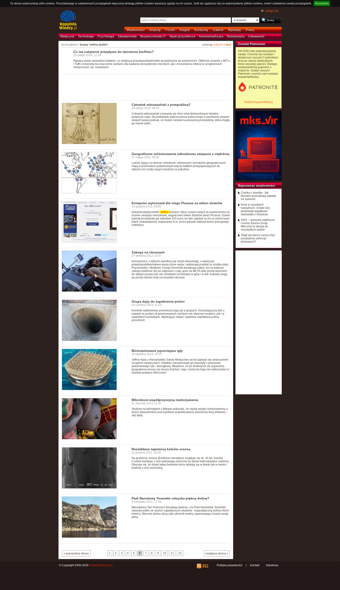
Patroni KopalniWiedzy (258, 102)
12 (180, 553)
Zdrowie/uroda (127, 36)
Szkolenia (272, 565)
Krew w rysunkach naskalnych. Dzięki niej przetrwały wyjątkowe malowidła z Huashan (255, 209)
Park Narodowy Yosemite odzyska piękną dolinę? (170, 498)
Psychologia (106, 36)
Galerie (218, 30)
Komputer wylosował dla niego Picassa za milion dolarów (177, 203)
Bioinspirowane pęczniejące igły (157, 351)
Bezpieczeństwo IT (153, 36)
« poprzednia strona (76, 553)
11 (172, 553)
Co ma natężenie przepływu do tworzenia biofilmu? (113, 52)
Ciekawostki (256, 36)
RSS (205, 566)
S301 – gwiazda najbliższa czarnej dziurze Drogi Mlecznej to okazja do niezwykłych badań (258, 224)
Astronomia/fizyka (211, 36)
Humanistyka (235, 36)
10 (164, 553)
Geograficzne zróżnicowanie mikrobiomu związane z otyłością (180, 154)
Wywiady (234, 30)
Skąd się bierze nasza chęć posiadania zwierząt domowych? (258, 238)
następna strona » (216, 553)
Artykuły (155, 30)
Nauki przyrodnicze (182, 36)
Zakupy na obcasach (148, 252)
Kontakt (255, 565)
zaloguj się (271, 10)
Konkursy (201, 30)
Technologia (86, 36)
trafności (218, 44)
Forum (170, 30)
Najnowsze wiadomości (256, 185)
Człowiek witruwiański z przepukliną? (161, 104)
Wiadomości (136, 30)
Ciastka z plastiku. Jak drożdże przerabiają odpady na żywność (258, 196)
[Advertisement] (146, 86)
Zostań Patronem (251, 44)
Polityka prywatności (229, 565)
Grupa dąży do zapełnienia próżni (158, 301)
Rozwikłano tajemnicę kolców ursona (161, 449)
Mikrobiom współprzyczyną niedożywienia (165, 400)
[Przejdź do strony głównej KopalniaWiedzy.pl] (68, 20)
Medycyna (67, 36)
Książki (185, 30)
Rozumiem (322, 3)
